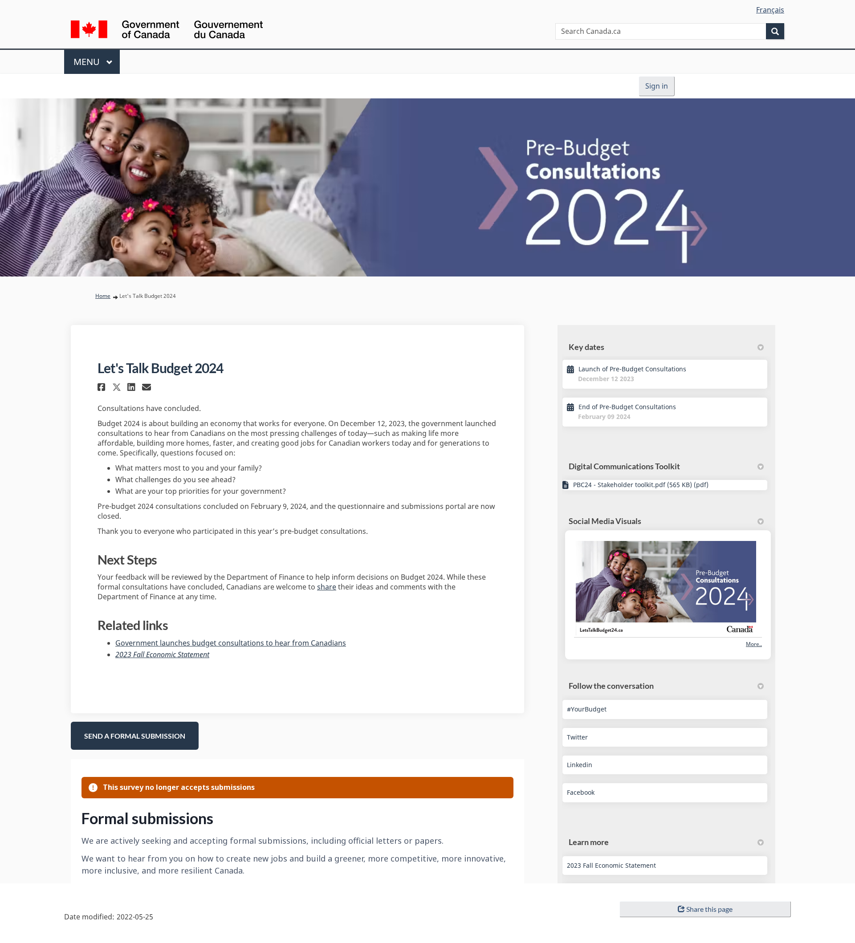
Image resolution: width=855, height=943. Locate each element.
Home (102, 296)
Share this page (709, 909)
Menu (87, 62)
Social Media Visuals (605, 521)
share (326, 587)
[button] (103, 387)
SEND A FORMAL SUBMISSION (134, 736)
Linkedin (579, 764)
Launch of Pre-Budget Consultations (632, 369)
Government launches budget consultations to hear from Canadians (230, 643)
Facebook (580, 792)
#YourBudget (587, 709)
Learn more (589, 842)
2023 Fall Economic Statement (162, 654)
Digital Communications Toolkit (624, 466)
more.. (754, 644)
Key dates (586, 347)
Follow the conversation (611, 686)
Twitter (577, 737)
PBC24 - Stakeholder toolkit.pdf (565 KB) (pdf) (640, 484)
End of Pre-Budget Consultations (627, 406)
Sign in (656, 86)
